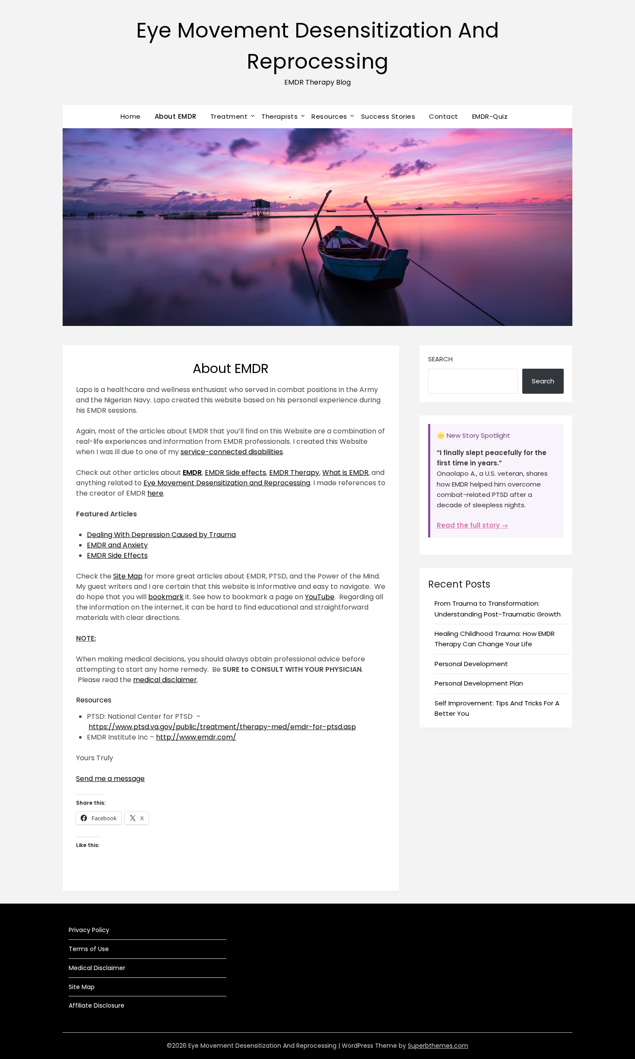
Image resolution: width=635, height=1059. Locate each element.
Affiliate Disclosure (96, 1005)
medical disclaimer (165, 680)
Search (440, 359)
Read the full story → (472, 525)
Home (131, 116)
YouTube (319, 597)
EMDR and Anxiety (117, 545)
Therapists (279, 116)
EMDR (192, 472)
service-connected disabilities (232, 452)
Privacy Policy (89, 930)
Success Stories (388, 116)
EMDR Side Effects (117, 555)
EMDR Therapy (294, 472)
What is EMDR (345, 472)
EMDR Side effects (235, 472)
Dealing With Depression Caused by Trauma (161, 535)
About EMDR (176, 116)
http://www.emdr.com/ (196, 737)
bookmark (166, 597)
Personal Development (471, 663)
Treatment (229, 116)
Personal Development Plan (479, 683)
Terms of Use (89, 949)
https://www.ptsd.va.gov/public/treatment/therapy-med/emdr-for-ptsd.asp (222, 727)
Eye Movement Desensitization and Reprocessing (226, 483)
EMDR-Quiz (490, 116)
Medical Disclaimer (97, 968)
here (155, 493)
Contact (443, 116)
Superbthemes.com (438, 1045)
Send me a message (110, 779)
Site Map (128, 576)
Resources (329, 116)
